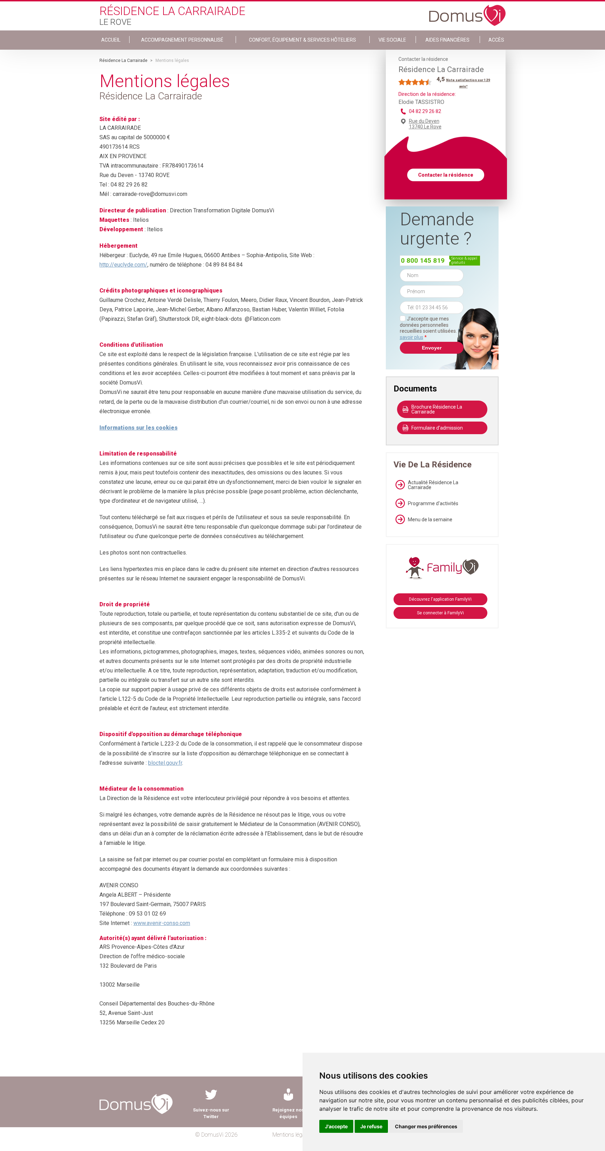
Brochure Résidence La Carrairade (436, 409)
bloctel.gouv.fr (165, 763)
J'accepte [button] (336, 1126)
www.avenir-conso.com (161, 923)
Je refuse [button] (371, 1126)
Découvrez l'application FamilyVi (440, 599)
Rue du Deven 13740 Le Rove (425, 123)
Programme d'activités (433, 503)
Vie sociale (392, 40)
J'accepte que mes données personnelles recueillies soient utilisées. (432, 328)
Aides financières (447, 40)
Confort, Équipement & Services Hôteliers (302, 40)
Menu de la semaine (430, 519)
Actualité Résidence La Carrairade (433, 485)
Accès (496, 40)
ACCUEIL (110, 40)
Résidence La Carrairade (123, 60)
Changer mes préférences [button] (426, 1126)
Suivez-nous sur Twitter (211, 1113)
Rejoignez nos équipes (288, 1113)
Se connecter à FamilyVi (440, 612)
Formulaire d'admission (437, 428)
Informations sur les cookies (138, 427)
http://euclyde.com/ (123, 264)
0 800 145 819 (423, 260)
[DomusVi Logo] (467, 11)
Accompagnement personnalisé (182, 40)
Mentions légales (291, 1134)
